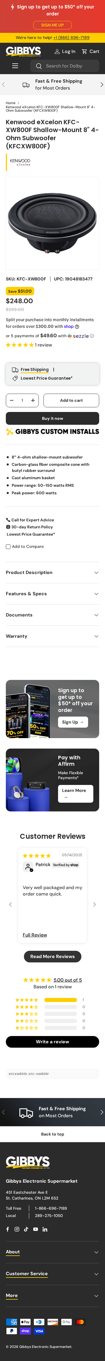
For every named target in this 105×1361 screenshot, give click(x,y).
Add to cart (71, 400)
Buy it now (52, 418)
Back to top (52, 1134)
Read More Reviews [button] (52, 956)
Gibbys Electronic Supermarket (45, 1346)
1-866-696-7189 (51, 1208)
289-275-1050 (49, 1215)
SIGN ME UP (52, 25)
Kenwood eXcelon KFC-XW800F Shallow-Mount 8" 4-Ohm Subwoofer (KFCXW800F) (50, 108)
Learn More (74, 793)
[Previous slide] (10, 904)
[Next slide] (94, 904)
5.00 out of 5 (68, 980)
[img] (37, 856)
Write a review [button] (52, 1042)
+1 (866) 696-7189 (71, 37)
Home (10, 103)
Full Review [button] (35, 935)
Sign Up (73, 722)
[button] (90, 51)
